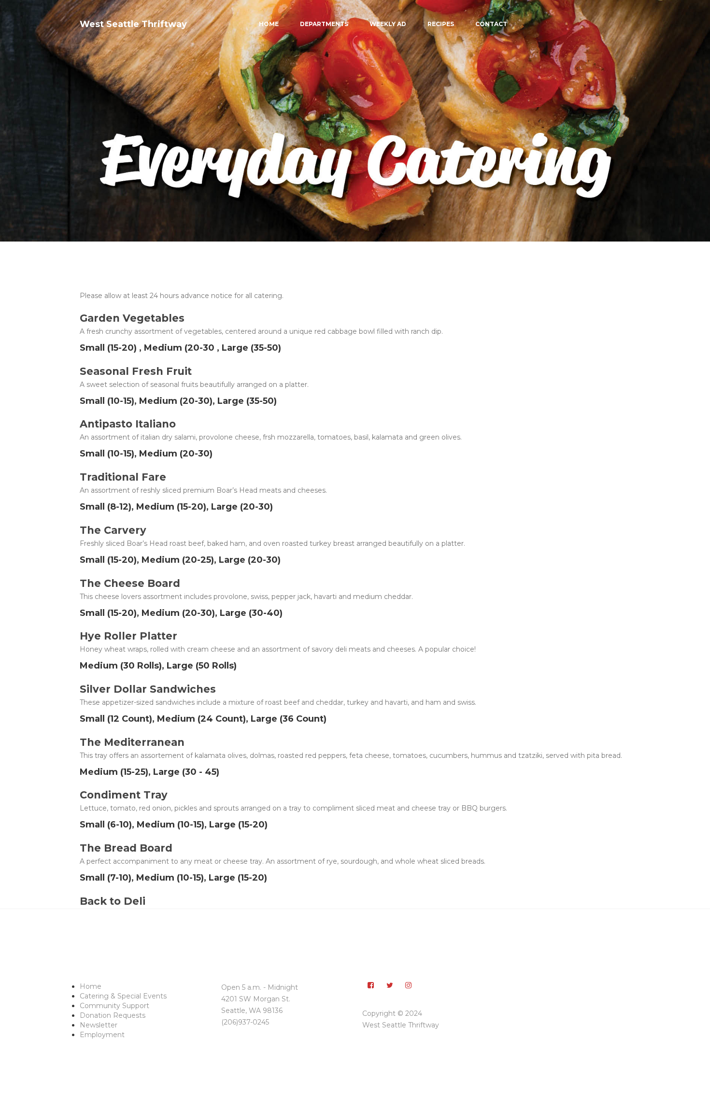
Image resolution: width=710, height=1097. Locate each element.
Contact (491, 24)
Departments (324, 24)
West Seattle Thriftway (133, 24)
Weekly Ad (387, 24)
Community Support (114, 1005)
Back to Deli (112, 901)
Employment (102, 1034)
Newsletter (98, 1025)
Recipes (440, 24)
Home (269, 24)
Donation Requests (112, 1015)
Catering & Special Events (123, 996)
